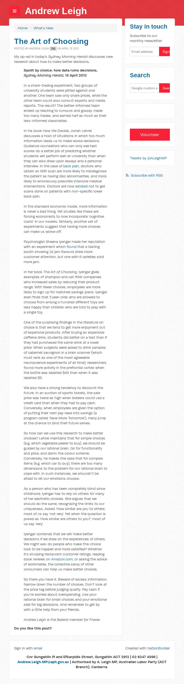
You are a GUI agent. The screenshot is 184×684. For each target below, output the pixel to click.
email (38, 648)
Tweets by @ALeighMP (148, 158)
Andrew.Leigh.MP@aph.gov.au (43, 662)
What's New (43, 28)
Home (23, 28)
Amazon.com (62, 559)
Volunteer (149, 134)
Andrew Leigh (56, 11)
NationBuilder (158, 648)
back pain (71, 166)
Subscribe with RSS (147, 175)
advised (81, 186)
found (71, 246)
